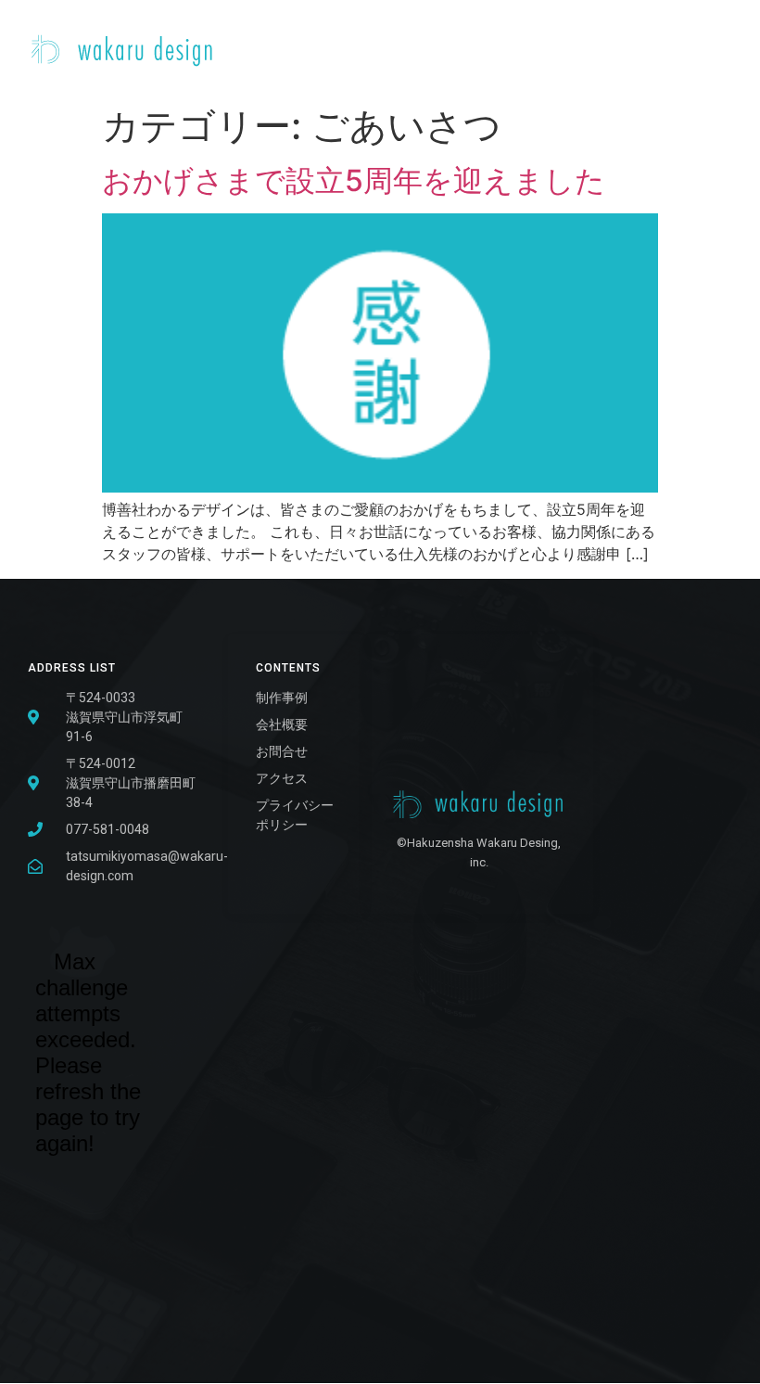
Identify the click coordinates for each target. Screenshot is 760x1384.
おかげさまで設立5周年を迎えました (353, 180)
